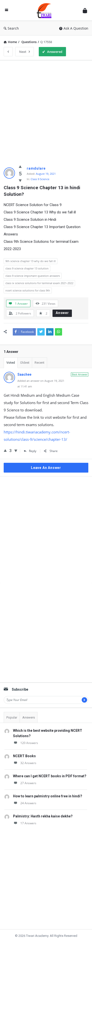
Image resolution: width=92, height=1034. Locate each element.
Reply (32, 451)
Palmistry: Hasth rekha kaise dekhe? (43, 816)
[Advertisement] (46, 110)
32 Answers (28, 763)
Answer (62, 313)
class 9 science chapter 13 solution (27, 268)
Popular (11, 717)
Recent (39, 362)
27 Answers (28, 783)
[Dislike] (20, 180)
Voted (10, 362)
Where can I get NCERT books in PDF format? (49, 776)
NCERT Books (24, 756)
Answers (28, 717)
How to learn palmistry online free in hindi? (47, 796)
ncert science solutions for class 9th (27, 290)
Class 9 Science (40, 179)
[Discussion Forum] (45, 10)
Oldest (24, 362)
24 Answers (28, 803)
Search (13, 28)
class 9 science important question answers (32, 276)
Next (22, 51)
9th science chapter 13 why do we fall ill (30, 261)
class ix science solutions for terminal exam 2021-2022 (39, 283)
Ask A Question (76, 28)
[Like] (20, 166)
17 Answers (28, 823)
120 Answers (29, 743)
